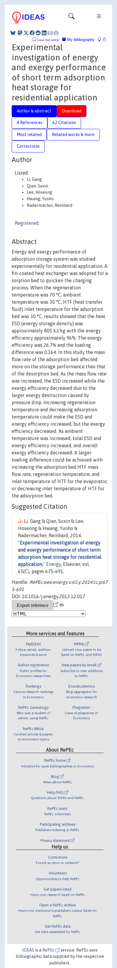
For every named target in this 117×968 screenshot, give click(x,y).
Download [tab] (71, 111)
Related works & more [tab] (73, 134)
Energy (53, 564)
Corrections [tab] (28, 146)
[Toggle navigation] (71, 18)
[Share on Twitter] (26, 33)
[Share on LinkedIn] (44, 33)
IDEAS (28, 950)
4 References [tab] (29, 122)
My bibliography (80, 39)
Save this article (48, 40)
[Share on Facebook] (32, 33)
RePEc (49, 950)
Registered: (27, 223)
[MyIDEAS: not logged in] (101, 39)
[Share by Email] (50, 33)
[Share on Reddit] (38, 33)
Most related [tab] (29, 134)
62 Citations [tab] (64, 122)
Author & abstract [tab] (34, 111)
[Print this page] (56, 33)
